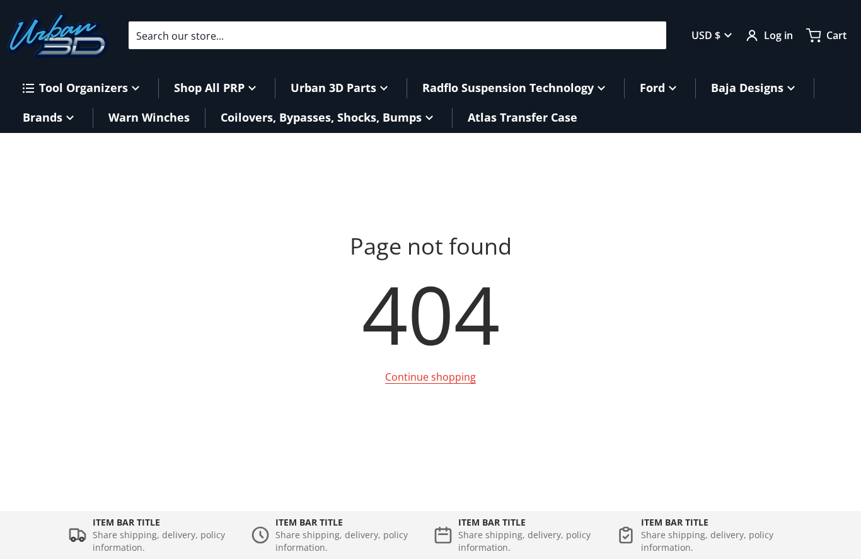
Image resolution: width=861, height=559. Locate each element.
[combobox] (397, 35)
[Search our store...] (652, 35)
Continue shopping (430, 377)
